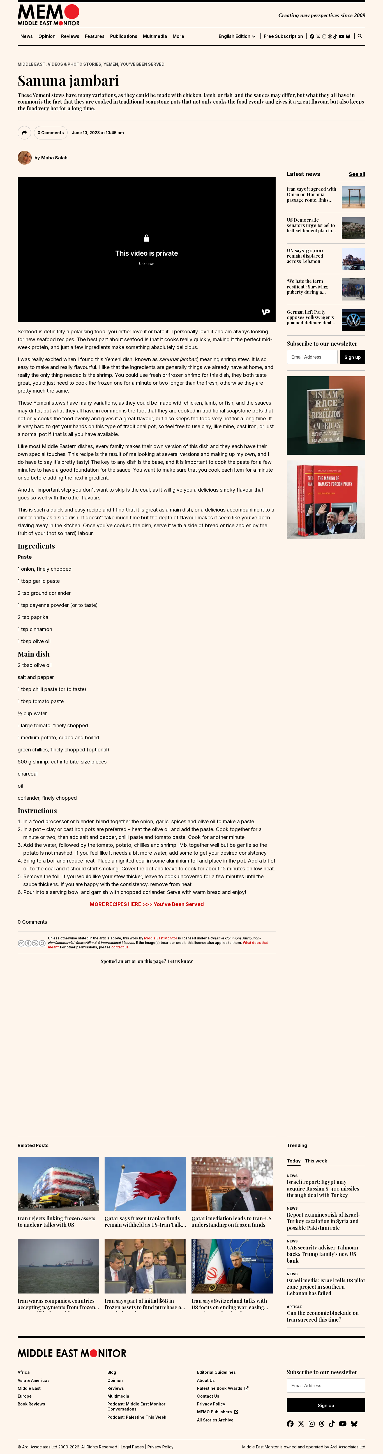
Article (294, 1307)
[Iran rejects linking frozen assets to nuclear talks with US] (58, 1184)
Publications (123, 36)
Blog (111, 1372)
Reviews (70, 36)
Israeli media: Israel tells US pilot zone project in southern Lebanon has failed (326, 1287)
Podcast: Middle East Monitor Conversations (136, 1406)
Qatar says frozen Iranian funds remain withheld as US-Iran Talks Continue (144, 1222)
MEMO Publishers (214, 1411)
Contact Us (208, 1396)
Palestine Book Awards (219, 1388)
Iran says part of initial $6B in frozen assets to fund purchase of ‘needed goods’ (144, 1305)
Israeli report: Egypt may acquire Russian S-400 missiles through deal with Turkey (323, 1188)
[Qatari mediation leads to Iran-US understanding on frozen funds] (232, 1184)
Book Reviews (31, 1404)
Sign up (353, 357)
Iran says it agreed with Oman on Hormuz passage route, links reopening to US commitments (311, 194)
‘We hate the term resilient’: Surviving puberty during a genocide (307, 286)
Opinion (47, 36)
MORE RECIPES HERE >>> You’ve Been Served (147, 904)
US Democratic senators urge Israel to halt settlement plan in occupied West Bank (311, 225)
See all (357, 174)
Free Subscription (283, 36)
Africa (24, 1372)
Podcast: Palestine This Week (136, 1417)
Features (95, 36)
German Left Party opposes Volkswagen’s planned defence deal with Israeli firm (310, 317)
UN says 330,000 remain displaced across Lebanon (305, 256)
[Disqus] (147, 1042)
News (26, 36)
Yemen (110, 64)
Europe (25, 1396)
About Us (206, 1380)
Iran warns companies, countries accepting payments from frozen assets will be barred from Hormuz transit (56, 1305)
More (178, 36)
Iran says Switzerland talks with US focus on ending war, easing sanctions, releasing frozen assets (231, 1305)
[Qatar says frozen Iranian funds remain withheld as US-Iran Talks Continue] (145, 1184)
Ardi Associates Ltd (347, 1446)
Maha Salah (54, 157)
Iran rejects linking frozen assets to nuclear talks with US (56, 1221)
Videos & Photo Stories (74, 64)
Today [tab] (294, 1161)
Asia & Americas (34, 1380)
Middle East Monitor (160, 938)
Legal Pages (132, 1446)
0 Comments (51, 132)
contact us (119, 947)
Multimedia (155, 36)
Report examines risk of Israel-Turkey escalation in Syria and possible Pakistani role (323, 1221)
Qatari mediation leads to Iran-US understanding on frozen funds (231, 1221)
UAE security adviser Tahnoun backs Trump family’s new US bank (322, 1254)
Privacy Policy (211, 1404)
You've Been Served (142, 64)
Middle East (31, 64)
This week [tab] (316, 1161)
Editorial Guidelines (216, 1372)
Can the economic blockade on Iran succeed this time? (323, 1316)
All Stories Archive (215, 1420)
